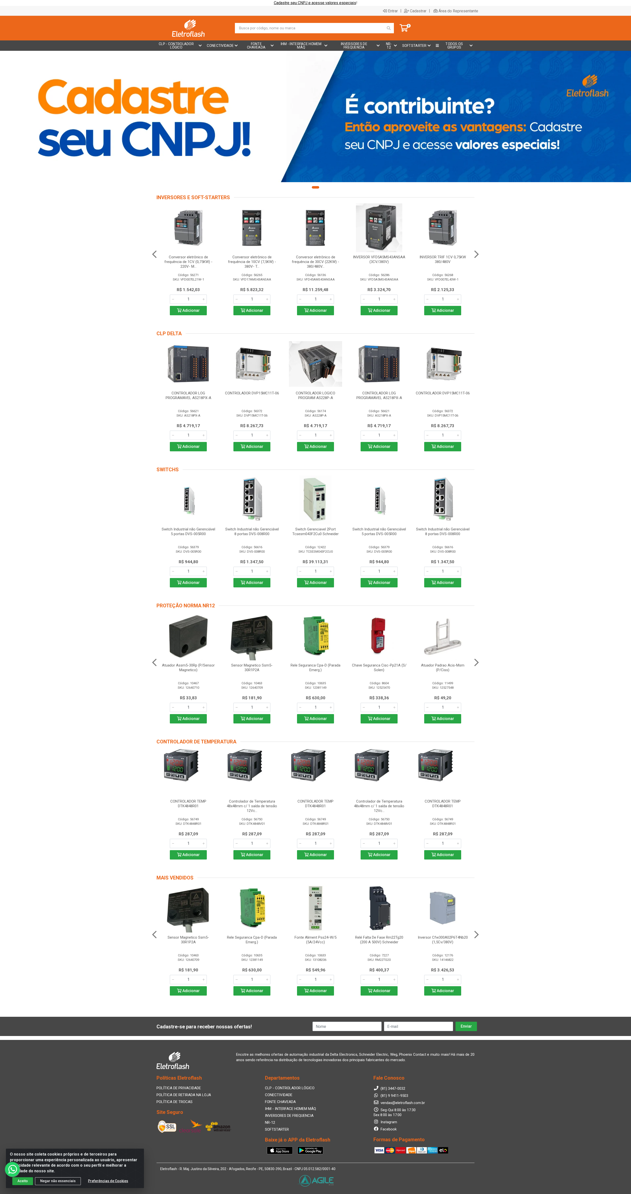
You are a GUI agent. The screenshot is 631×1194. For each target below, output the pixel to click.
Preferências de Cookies (108, 1181)
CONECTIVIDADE (278, 1095)
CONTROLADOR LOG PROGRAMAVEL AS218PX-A (188, 395)
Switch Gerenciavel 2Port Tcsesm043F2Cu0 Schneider (315, 531)
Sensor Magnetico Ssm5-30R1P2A (252, 667)
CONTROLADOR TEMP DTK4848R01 (188, 803)
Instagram (388, 1122)
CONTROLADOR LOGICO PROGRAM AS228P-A (315, 395)
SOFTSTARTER (277, 1129)
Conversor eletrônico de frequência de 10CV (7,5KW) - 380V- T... (252, 262)
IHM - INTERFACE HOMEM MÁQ (290, 1108)
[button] (315, 187)
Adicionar (190, 310)
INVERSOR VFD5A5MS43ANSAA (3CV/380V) (379, 259)
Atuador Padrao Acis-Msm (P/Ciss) (442, 667)
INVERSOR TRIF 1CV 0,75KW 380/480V (443, 259)
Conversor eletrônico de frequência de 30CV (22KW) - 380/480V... (315, 262)
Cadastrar (418, 11)
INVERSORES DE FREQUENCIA (289, 1115)
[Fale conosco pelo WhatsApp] (12, 1169)
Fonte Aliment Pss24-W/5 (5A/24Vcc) (315, 939)
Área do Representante (458, 11)
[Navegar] (154, 254)
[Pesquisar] (389, 28)
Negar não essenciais (58, 1181)
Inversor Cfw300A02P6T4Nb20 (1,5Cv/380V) (443, 939)
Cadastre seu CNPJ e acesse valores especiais (315, 2)
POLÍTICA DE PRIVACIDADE (179, 1088)
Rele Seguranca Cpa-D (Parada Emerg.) (315, 667)
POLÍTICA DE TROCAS (175, 1102)
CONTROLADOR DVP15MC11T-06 (252, 393)
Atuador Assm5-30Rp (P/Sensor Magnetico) (188, 667)
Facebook (388, 1129)
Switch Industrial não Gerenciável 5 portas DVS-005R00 (188, 531)
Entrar (393, 11)
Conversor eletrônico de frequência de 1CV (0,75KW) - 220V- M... (188, 262)
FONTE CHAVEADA (280, 1102)
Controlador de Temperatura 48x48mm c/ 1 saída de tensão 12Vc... (252, 806)
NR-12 (270, 1122)
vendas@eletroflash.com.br (402, 1103)
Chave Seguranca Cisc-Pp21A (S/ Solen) (379, 667)
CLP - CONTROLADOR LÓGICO (290, 1088)
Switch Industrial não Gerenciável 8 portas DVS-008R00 (252, 531)
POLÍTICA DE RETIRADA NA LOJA (184, 1095)
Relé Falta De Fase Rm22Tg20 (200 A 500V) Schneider (379, 939)
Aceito (23, 1181)
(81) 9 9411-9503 (394, 1095)
